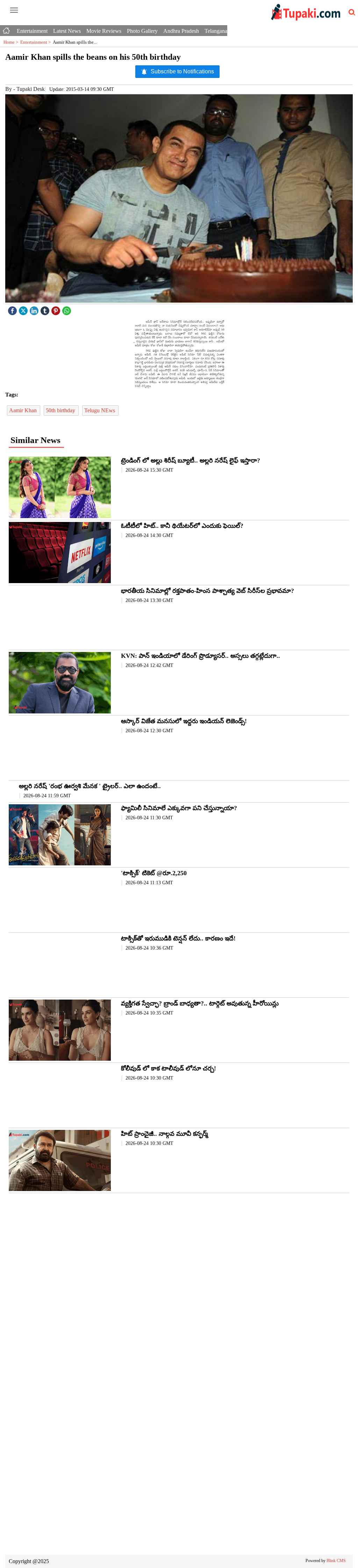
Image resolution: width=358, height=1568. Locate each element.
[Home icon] (7, 29)
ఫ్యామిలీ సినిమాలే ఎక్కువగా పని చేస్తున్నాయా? (179, 808)
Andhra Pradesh (181, 31)
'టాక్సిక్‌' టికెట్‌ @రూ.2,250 (154, 873)
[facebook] (13, 309)
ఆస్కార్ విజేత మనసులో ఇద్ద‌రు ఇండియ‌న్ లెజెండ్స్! (184, 721)
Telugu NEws (100, 410)
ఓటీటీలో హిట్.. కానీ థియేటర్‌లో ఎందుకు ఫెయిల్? (182, 525)
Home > (11, 42)
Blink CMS (336, 1560)
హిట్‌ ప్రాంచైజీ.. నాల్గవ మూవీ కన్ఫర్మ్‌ (164, 1133)
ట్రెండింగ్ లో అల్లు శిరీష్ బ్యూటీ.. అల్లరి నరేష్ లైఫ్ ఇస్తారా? (190, 460)
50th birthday (61, 410)
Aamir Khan (23, 410)
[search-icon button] (351, 12)
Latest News (67, 31)
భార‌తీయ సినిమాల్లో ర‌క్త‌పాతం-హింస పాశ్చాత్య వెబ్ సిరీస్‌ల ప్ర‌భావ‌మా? (207, 590)
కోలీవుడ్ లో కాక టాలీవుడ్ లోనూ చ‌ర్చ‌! (168, 1068)
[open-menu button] (13, 10)
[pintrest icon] (56, 309)
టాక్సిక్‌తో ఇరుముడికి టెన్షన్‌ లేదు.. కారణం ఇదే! (178, 938)
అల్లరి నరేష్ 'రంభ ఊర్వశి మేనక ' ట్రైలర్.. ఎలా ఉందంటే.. (90, 786)
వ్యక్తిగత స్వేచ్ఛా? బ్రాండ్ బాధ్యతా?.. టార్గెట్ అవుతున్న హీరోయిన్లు (200, 1003)
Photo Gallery (142, 31)
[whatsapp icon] (67, 309)
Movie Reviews (103, 31)
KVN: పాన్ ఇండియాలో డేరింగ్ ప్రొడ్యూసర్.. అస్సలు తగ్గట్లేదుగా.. (200, 655)
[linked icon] (34, 309)
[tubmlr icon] (45, 309)
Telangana (216, 31)
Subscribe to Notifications (182, 71)
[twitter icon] (24, 309)
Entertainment (32, 31)
